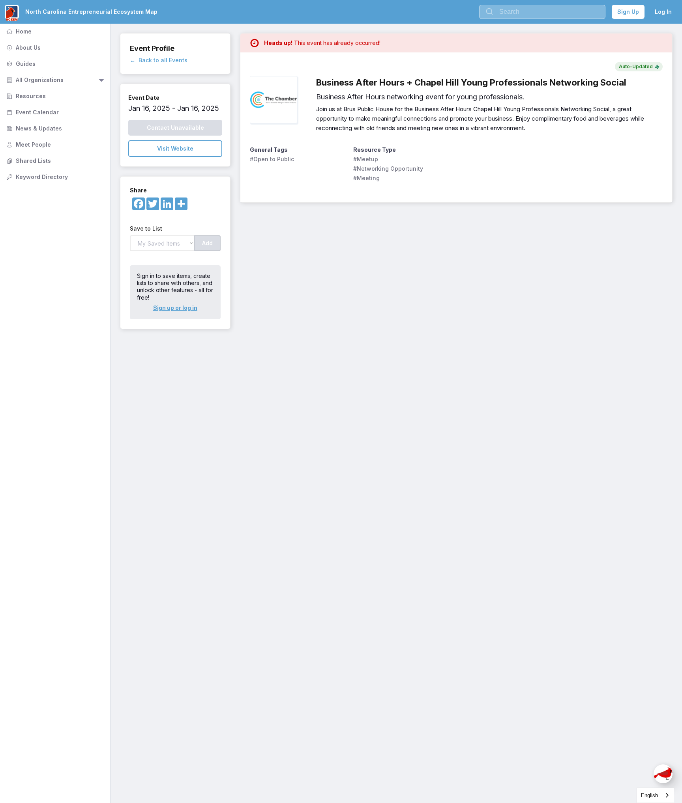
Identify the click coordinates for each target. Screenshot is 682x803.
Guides (20, 63)
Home (18, 31)
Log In (663, 11)
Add (207, 243)
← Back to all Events (158, 60)
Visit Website (175, 148)
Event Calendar (32, 112)
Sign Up (628, 11)
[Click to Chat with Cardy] (663, 773)
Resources (25, 96)
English (649, 795)
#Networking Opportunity (388, 168)
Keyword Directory (36, 176)
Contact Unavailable (175, 127)
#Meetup (365, 159)
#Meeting (366, 178)
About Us (23, 47)
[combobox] (655, 795)
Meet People (28, 144)
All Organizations (34, 79)
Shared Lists (28, 160)
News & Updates (33, 128)
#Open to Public (272, 159)
